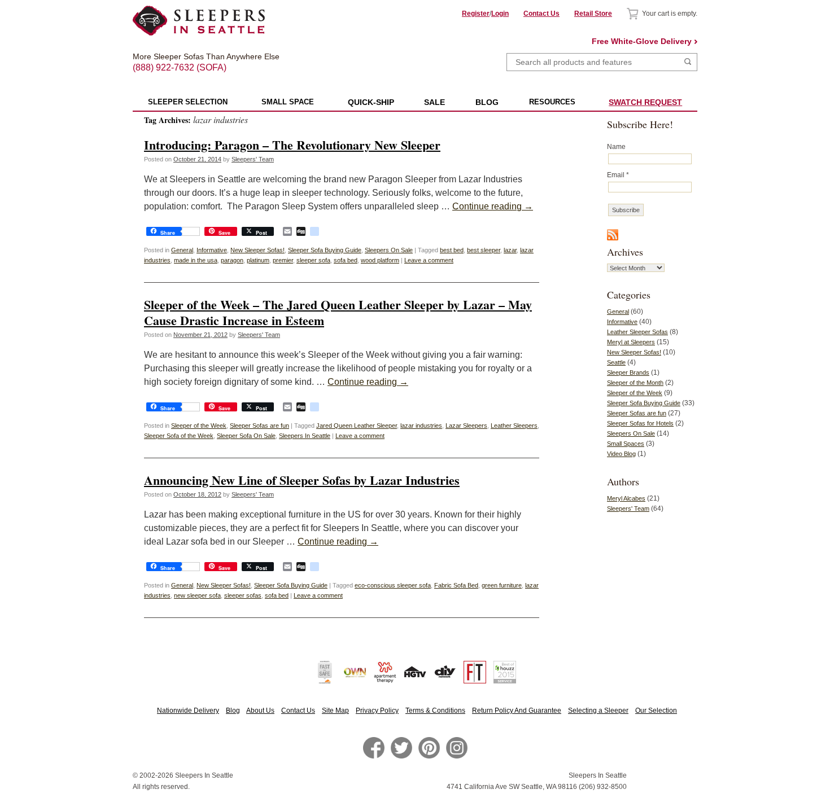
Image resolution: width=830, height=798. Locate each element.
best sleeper (483, 250)
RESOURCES (552, 102)
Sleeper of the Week (198, 425)
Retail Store (593, 13)
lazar (510, 250)
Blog (233, 710)
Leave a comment (428, 260)
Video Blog (621, 453)
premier (283, 260)
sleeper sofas (242, 595)
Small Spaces (625, 443)
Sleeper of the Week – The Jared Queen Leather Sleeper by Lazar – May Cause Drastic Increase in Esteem (338, 312)
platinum (258, 260)
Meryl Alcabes (626, 498)
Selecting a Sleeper (598, 710)
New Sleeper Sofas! (257, 250)
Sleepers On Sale (389, 250)
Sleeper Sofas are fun (259, 425)
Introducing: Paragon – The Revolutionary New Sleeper (292, 144)
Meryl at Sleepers (631, 342)
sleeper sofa (313, 260)
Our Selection (656, 710)
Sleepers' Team (252, 159)
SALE (434, 102)
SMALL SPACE (287, 102)
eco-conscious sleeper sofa (393, 585)
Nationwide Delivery (188, 710)
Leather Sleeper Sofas (637, 331)
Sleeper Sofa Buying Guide (324, 250)
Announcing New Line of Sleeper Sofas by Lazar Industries (302, 480)
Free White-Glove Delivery (642, 41)
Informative (211, 250)
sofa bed (345, 260)
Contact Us (541, 13)
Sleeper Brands (628, 372)
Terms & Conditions (435, 710)
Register (476, 13)
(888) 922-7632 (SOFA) (199, 57)
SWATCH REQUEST (645, 102)
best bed (452, 250)
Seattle (616, 362)
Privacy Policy (377, 710)
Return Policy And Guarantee (516, 710)
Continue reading (492, 206)
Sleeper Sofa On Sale (246, 435)
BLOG (487, 102)
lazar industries (421, 425)
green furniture (502, 585)
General (182, 250)
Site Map (335, 710)
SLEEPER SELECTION (188, 102)
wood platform (380, 260)
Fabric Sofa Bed (456, 585)
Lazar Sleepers (466, 425)
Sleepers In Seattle (304, 435)
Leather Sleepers (514, 425)
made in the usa (195, 260)
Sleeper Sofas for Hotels (640, 423)
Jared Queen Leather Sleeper (356, 425)
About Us (260, 710)
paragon (232, 260)
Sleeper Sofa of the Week (178, 435)
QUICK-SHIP (371, 102)
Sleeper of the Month (635, 382)
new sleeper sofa (197, 595)
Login (500, 13)
